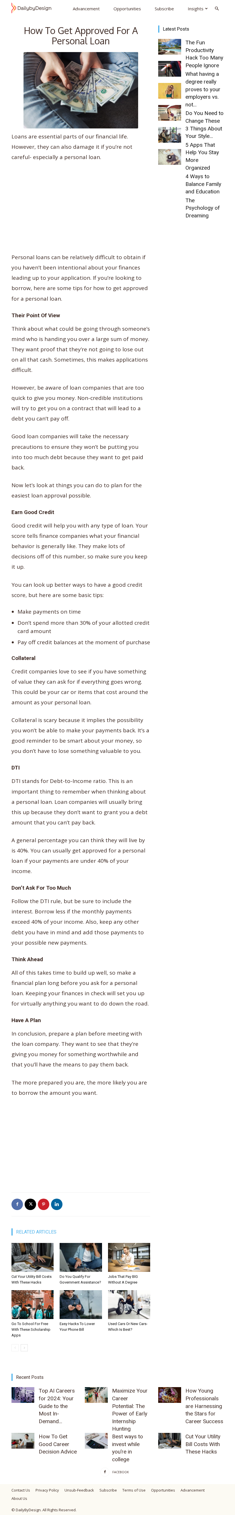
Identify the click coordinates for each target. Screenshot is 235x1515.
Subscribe (164, 8)
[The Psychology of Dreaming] (169, 157)
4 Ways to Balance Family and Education (203, 184)
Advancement (86, 8)
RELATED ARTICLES (36, 1232)
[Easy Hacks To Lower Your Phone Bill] (81, 1304)
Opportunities (127, 8)
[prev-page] (15, 1347)
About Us (19, 1498)
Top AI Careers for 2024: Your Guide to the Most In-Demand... (57, 1405)
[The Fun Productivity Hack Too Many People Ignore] (169, 47)
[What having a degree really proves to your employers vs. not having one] (169, 69)
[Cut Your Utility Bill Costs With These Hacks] (32, 1257)
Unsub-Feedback (79, 1490)
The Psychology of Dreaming (202, 208)
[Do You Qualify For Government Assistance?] (81, 1257)
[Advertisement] (80, 210)
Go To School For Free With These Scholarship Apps (30, 1329)
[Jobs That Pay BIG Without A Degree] (129, 1257)
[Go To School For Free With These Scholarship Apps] (32, 1304)
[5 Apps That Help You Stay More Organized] (169, 113)
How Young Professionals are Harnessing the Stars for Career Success (204, 1405)
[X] (30, 1204)
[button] (217, 8)
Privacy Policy (47, 1490)
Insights (195, 8)
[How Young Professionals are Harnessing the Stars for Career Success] (169, 1395)
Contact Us (20, 1490)
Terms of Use (134, 1490)
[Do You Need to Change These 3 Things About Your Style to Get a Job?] (169, 91)
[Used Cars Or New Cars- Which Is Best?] (129, 1304)
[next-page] (24, 1347)
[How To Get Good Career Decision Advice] (22, 1441)
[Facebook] (17, 1204)
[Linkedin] (56, 1204)
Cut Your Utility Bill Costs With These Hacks (202, 1444)
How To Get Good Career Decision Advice (58, 1444)
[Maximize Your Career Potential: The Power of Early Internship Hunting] (96, 1395)
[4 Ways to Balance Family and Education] (169, 135)
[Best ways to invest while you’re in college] (96, 1441)
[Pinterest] (43, 1204)
